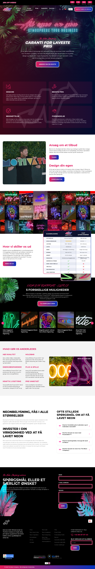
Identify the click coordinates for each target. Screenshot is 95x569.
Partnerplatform (46, 541)
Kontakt (32, 542)
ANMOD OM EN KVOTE (47, 64)
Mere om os (9, 263)
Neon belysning (46, 534)
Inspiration (44, 8)
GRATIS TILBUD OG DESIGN (83, 9)
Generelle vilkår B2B (59, 542)
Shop (36, 8)
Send (63, 506)
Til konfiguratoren (47, 303)
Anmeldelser (33, 537)
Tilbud (54, 157)
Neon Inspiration (34, 534)
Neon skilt (44, 529)
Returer (56, 537)
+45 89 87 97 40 (81, 535)
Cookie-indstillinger (59, 544)
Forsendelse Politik (59, 534)
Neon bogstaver (46, 532)
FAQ (55, 529)
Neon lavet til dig (34, 532)
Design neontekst (29, 9)
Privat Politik (57, 532)
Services (51, 8)
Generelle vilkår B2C (59, 539)
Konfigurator (57, 179)
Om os (31, 539)
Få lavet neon (18, 9)
